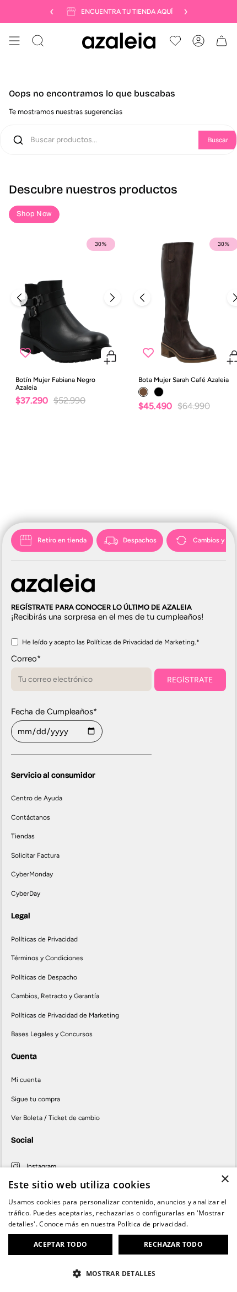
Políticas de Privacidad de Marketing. (141, 642)
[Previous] (19, 297)
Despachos (140, 540)
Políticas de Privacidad (44, 939)
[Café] (143, 392)
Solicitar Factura (35, 855)
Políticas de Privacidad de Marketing (65, 1015)
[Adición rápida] (110, 357)
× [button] (224, 1179)
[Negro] (159, 392)
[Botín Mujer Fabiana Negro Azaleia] (66, 300)
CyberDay (25, 893)
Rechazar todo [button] (173, 1244)
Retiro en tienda (62, 540)
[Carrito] (221, 40)
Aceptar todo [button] (61, 1244)
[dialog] (118, 1229)
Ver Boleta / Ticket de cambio (55, 1118)
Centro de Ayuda (36, 798)
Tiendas (23, 836)
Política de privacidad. (152, 1224)
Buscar (217, 140)
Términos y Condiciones (47, 958)
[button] (118, 1273)
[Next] (112, 297)
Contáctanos (30, 817)
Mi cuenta (26, 1080)
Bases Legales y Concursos (52, 1034)
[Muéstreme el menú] (14, 40)
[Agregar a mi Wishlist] (25, 353)
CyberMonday (32, 874)
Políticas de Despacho (44, 977)
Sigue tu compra (35, 1099)
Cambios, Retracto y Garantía (55, 996)
